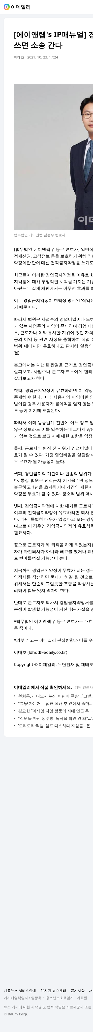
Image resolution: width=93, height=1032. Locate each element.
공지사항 (78, 990)
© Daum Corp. (16, 1014)
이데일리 (21, 6)
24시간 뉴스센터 (53, 990)
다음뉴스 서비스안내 (20, 990)
